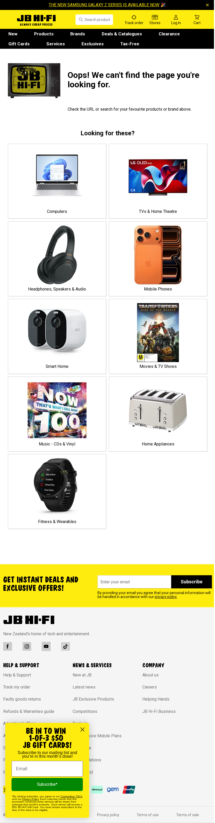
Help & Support (17, 675)
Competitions (85, 711)
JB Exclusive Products (93, 699)
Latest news (84, 687)
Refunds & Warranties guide (28, 711)
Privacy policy (108, 815)
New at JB (82, 675)
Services (55, 43)
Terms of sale (187, 815)
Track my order (16, 687)
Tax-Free (129, 43)
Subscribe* (47, 784)
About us (150, 675)
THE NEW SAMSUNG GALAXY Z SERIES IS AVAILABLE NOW (104, 4)
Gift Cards (19, 43)
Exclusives (93, 43)
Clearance (169, 33)
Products (43, 33)
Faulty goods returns (22, 699)
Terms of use (148, 815)
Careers (149, 687)
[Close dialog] (82, 729)
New (12, 33)
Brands (77, 33)
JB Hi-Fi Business (159, 711)
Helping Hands (155, 699)
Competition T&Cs (71, 796)
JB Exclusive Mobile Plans (97, 735)
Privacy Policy (30, 799)
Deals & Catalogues (122, 33)
